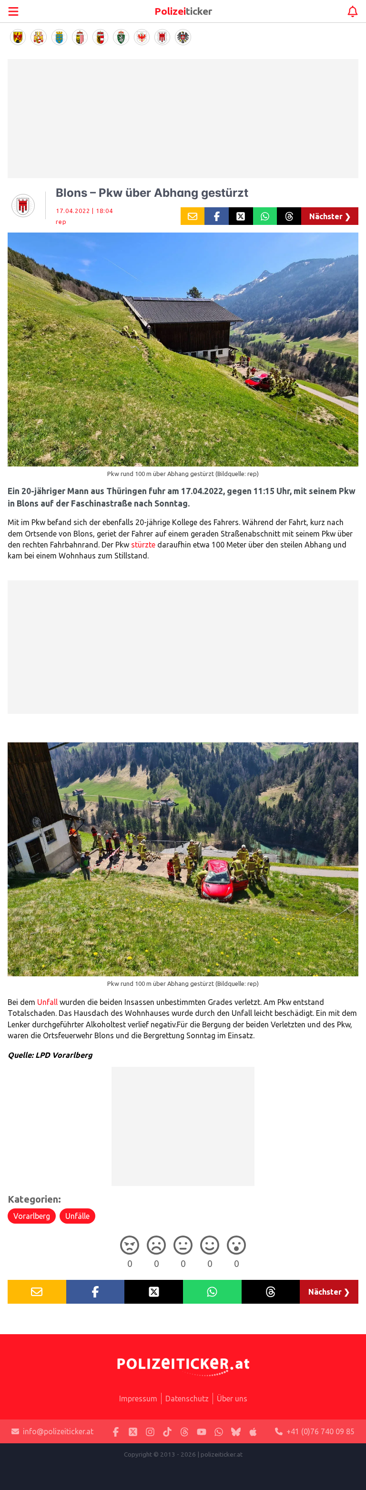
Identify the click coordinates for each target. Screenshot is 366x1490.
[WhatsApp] (219, 1432)
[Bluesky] (236, 1432)
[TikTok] (167, 1432)
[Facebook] (116, 1432)
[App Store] (253, 1432)
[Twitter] (133, 1432)
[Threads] (184, 1432)
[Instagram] (150, 1432)
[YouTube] (201, 1432)
